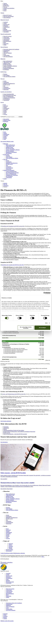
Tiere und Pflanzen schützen (9, 76)
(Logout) (5, 114)
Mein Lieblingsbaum (7, 61)
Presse (4, 104)
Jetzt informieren (4, 442)
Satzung (5, 429)
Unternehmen (6, 100)
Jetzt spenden (6, 119)
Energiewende (6, 24)
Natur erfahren (6, 75)
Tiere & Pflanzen (6, 17)
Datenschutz (6, 89)
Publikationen (6, 108)
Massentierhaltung (7, 41)
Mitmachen (5, 4)
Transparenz (5, 87)
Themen (5, 3)
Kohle (4, 28)
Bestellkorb (5, 121)
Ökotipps (5, 74)
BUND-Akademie (7, 67)
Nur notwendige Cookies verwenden (26, 328)
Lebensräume (6, 40)
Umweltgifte (6, 31)
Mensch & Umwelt (7, 15)
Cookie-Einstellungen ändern (7, 553)
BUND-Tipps (6, 5)
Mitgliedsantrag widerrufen (19, 553)
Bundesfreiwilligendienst (8, 68)
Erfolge (4, 81)
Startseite (5, 183)
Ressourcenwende (7, 30)
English (4, 9)
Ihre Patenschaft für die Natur (9, 95)
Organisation (6, 82)
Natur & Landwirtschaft (8, 16)
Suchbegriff (3, 116)
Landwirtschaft (6, 38)
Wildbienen (5, 51)
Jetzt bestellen (3, 562)
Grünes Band (6, 37)
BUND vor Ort (6, 84)
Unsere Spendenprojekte (8, 94)
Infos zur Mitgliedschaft (8, 96)
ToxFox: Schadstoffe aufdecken (10, 66)
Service (4, 10)
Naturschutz (5, 43)
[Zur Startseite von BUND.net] (5, 129)
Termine (5, 107)
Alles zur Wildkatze (7, 53)
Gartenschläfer (6, 55)
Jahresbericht (6, 428)
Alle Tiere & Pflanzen (8, 56)
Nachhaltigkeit (6, 27)
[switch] (20, 318)
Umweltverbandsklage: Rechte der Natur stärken (13, 430)
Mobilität (5, 29)
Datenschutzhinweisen (36, 311)
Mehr (46, 323)
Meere (4, 42)
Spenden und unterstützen (8, 8)
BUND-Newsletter (7, 64)
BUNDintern (6, 69)
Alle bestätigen (42, 327)
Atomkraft (5, 22)
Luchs (4, 54)
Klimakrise (5, 25)
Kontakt (5, 111)
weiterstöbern (9, 562)
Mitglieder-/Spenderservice (9, 83)
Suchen (20, 116)
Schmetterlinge (6, 50)
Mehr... (42, 556)
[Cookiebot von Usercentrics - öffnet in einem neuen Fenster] (44, 293)
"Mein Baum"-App (7, 62)
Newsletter (5, 109)
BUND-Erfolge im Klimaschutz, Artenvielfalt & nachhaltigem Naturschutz (19, 431)
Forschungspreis (6, 88)
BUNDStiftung (6, 98)
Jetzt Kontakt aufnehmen (6, 421)
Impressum (5, 105)
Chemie (5, 23)
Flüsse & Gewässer (7, 36)
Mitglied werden (6, 63)
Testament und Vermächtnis (9, 97)
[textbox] (12, 116)
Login (4, 113)
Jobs (4, 85)
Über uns (5, 7)
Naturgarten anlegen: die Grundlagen (11, 49)
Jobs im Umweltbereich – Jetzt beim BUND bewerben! (15, 434)
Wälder (4, 44)
